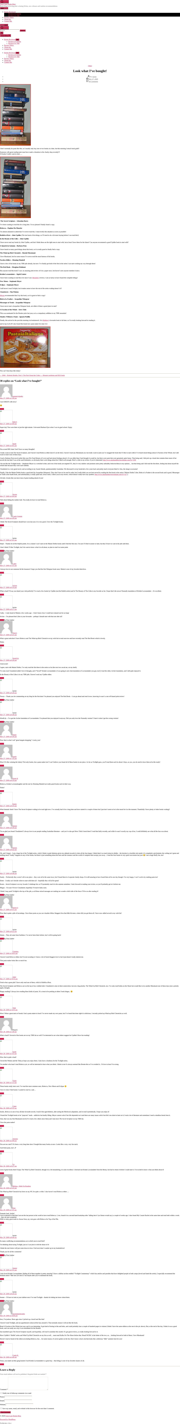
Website (2, 1404)
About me (7, 19)
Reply (2, 409)
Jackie (94, 77)
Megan (2, 295)
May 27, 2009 (93, 79)
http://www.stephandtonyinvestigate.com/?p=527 (111, 474)
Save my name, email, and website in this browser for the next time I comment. (28, 1408)
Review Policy (9, 17)
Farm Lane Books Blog (8, 4)
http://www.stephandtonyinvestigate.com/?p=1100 (119, 460)
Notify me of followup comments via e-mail (16, 1393)
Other (90, 66)
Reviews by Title (13, 15)
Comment (4, 1389)
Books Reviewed (10, 12)
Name (2, 1397)
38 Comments (93, 81)
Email (2, 1401)
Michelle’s (35, 278)
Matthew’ (46, 320)
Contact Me (8, 21)
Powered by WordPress (7, 1419)
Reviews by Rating (14, 14)
